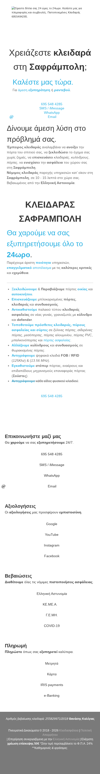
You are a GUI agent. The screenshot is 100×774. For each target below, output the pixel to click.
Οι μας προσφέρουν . (43, 512)
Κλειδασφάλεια (68, 730)
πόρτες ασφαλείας (56, 340)
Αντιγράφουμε (23, 355)
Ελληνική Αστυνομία (66, 739)
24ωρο (18, 255)
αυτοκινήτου (22, 294)
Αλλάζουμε (20, 345)
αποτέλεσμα (29, 268)
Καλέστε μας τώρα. (43, 82)
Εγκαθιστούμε (23, 366)
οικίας (82, 289)
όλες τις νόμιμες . (49, 582)
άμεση (34, 90)
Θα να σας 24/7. (39, 442)
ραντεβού (62, 90)
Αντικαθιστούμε (24, 309)
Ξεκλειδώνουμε (24, 289)
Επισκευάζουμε (24, 299)
